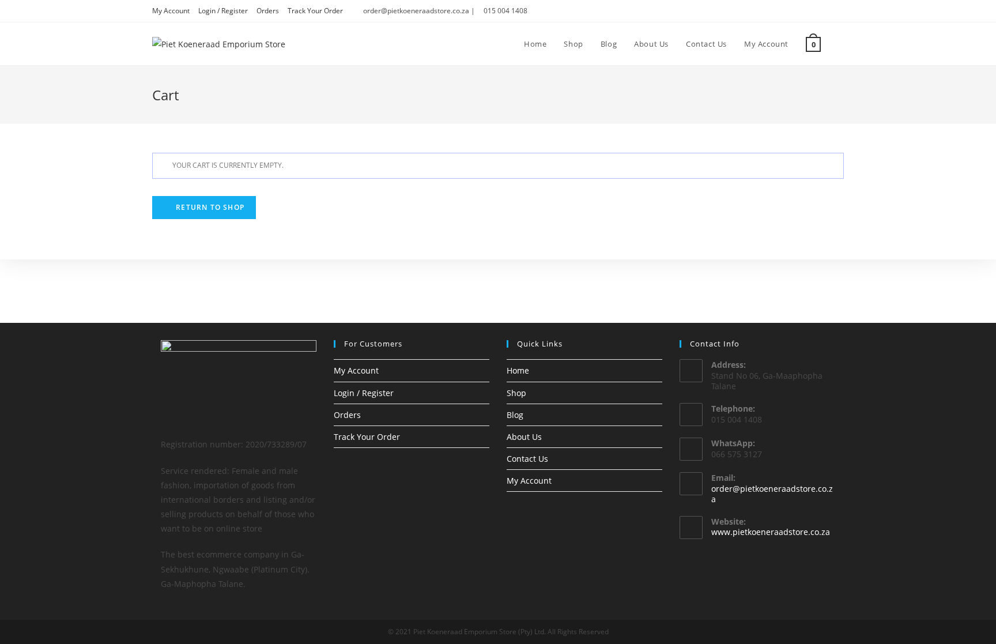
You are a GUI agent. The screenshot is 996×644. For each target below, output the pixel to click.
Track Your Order (315, 11)
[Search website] (840, 43)
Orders (267, 11)
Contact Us (527, 458)
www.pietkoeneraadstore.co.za (770, 531)
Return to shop (208, 207)
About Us (524, 436)
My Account (171, 11)
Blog (515, 414)
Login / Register (223, 11)
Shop (516, 392)
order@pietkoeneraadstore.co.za (772, 493)
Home (518, 370)
